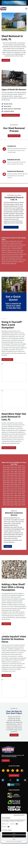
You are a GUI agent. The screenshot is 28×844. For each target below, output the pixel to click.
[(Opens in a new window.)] (14, 784)
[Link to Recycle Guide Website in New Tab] (14, 802)
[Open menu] (26, 8)
